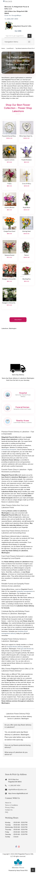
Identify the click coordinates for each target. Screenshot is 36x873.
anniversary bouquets (9, 449)
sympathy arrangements (24, 591)
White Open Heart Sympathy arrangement (26, 136)
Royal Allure (26, 207)
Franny (10, 183)
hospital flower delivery (15, 646)
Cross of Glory (26, 183)
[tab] (18, 726)
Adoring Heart (26, 231)
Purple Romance (27, 160)
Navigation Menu (11, 42)
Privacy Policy (9, 807)
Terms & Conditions (11, 805)
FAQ (6, 812)
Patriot (26, 255)
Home (3, 48)
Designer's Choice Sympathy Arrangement (9, 303)
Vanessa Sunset (9, 255)
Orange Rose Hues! (9, 231)
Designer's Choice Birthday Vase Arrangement (9, 279)
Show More (18, 319)
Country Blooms (9, 207)
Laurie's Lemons (9, 160)
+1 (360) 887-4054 (11, 19)
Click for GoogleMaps (12, 15)
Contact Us (8, 810)
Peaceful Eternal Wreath (9, 136)
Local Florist (10, 48)
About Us (8, 802)
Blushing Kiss (27, 279)
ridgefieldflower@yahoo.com (17, 789)
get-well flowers (26, 648)
